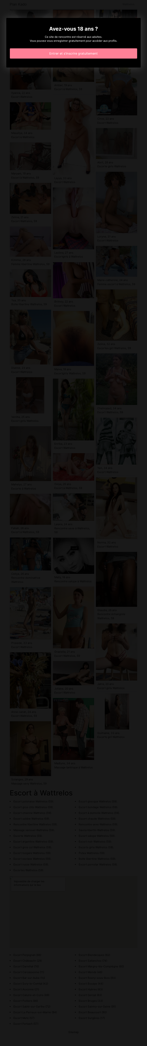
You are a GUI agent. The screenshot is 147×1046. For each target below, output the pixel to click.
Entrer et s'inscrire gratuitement (73, 53)
